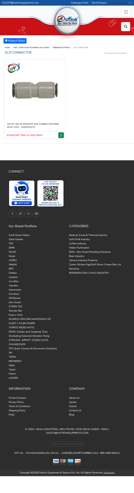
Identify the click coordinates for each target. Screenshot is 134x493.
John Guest (15, 302)
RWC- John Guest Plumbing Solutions (31, 48)
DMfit (12, 247)
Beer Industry (76, 256)
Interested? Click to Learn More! (24, 135)
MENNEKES (15, 361)
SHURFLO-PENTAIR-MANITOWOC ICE (30, 319)
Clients (73, 406)
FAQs (12, 414)
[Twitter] (20, 213)
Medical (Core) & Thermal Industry (88, 235)
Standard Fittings (61, 48)
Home (7, 48)
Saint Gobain (16, 239)
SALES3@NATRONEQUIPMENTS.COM (67, 433)
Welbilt (13, 264)
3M (10, 352)
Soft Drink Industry (79, 239)
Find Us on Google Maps (67, 444)
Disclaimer (109, 472)
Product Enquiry (17, 398)
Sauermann (15, 289)
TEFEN (12, 357)
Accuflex (13, 281)
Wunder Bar (15, 310)
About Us (74, 398)
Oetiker (13, 273)
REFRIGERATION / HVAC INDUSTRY (89, 273)
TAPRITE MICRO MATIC (21, 327)
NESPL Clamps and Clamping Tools (28, 331)
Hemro (12, 373)
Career (73, 402)
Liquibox (13, 277)
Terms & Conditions (19, 406)
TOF (11, 243)
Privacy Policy (16, 402)
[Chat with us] (23, 193)
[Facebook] (12, 213)
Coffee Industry (77, 243)
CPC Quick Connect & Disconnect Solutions (33, 348)
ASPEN (13, 260)
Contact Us (75, 410)
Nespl (12, 256)
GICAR (12, 252)
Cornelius (14, 294)
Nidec (12, 365)
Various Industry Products (83, 260)
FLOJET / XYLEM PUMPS (22, 323)
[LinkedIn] (28, 213)
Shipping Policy (17, 410)
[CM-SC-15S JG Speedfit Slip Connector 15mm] (35, 90)
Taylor (12, 369)
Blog (71, 414)
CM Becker (15, 298)
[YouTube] (36, 213)
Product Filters (16, 40)
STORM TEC (15, 306)
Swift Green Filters (19, 235)
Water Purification (79, 247)
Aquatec (13, 285)
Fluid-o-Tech (16, 315)
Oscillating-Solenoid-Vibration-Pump (29, 336)
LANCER (13, 378)
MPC (11, 268)
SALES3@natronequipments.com (20, 2)
